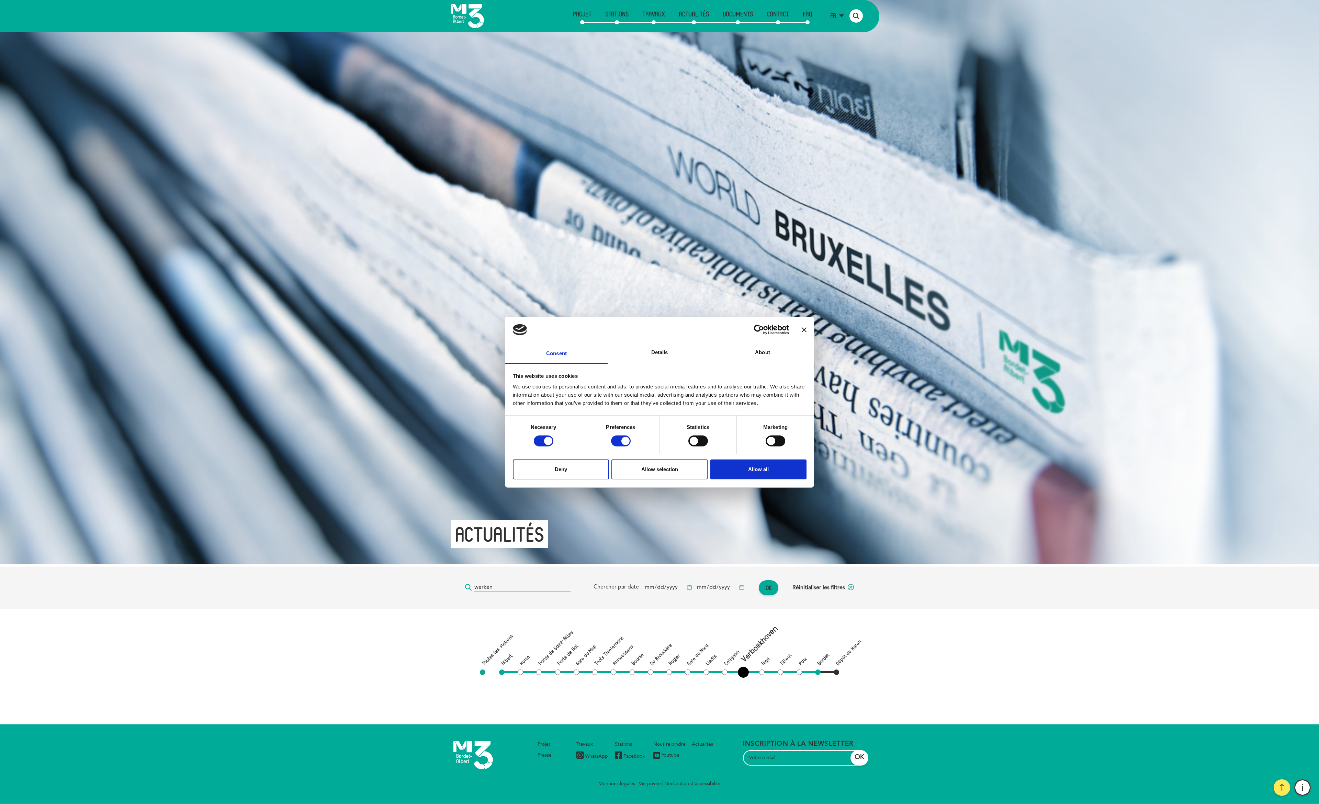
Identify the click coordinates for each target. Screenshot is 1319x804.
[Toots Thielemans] (595, 672)
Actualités (694, 14)
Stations (617, 14)
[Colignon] (725, 672)
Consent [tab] (556, 353)
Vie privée (650, 783)
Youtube (670, 755)
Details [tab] (659, 352)
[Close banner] (804, 329)
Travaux (653, 14)
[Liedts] (706, 672)
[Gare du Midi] (576, 672)
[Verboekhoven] (745, 672)
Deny (561, 469)
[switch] (621, 440)
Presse (545, 755)
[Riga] (762, 672)
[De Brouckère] (650, 672)
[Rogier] (669, 672)
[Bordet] (818, 672)
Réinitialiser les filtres (818, 588)
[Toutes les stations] (482, 672)
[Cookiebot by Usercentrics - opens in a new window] (759, 330)
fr (833, 15)
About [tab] (762, 352)
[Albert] (502, 672)
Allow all (758, 469)
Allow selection (659, 469)
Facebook (634, 756)
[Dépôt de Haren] (836, 672)
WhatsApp (596, 756)
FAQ (807, 14)
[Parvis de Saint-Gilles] (539, 672)
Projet (582, 14)
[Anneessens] (613, 672)
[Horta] (520, 672)
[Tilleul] (780, 672)
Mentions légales (616, 783)
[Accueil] (467, 16)
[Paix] (799, 672)
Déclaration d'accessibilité (693, 783)
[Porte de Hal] (558, 672)
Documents (738, 14)
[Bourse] (632, 672)
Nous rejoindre (669, 744)
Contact (778, 14)
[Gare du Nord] (687, 672)
